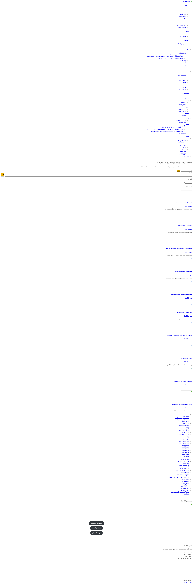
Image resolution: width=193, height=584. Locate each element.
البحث (190, 172)
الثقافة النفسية (185, 432)
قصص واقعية (185, 483)
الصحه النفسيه (185, 445)
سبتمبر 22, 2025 (188, 407)
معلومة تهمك (185, 488)
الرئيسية (187, 5)
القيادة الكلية (185, 452)
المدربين (187, 31)
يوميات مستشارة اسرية (183, 495)
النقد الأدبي (186, 457)
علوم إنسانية (183, 87)
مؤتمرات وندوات (185, 486)
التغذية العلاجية (185, 428)
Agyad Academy (188, 582)
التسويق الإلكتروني (184, 425)
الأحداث (187, 49)
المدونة (187, 66)
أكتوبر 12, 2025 (188, 229)
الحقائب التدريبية (182, 75)
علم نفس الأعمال (185, 472)
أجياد (187, 11)
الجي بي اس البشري (184, 434)
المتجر (187, 71)
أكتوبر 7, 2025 (188, 252)
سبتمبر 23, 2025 (188, 384)
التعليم (187, 427)
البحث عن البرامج (182, 27)
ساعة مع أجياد (183, 60)
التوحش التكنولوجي (184, 430)
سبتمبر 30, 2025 (188, 316)
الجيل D (187, 436)
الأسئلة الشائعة (182, 16)
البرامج (187, 22)
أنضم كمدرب (183, 36)
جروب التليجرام (96, 533)
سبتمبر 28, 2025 (188, 339)
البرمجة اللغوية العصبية (183, 419)
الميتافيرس (186, 456)
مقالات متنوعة (185, 490)
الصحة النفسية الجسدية (183, 441)
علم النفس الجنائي (184, 468)
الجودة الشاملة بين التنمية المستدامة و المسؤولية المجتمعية (169, 58)
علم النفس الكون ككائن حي (182, 470)
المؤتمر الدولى (182, 53)
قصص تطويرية (185, 479)
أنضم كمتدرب (183, 45)
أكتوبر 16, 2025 (188, 206)
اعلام (185, 78)
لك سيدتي (186, 485)
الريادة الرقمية (185, 439)
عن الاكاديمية (183, 14)
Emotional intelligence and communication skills (179, 335)
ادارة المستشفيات (182, 77)
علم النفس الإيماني (184, 465)
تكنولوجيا (184, 84)
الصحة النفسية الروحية (183, 443)
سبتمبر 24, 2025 (188, 361)
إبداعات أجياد (186, 416)
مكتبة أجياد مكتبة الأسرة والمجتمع (180, 492)
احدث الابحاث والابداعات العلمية (181, 418)
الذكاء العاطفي (185, 438)
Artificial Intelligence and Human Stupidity (181, 202)
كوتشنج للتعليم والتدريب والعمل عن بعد (174, 55)
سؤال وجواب (186, 463)
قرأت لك (187, 475)
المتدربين (186, 40)
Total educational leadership (184, 225)
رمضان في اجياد (185, 459)
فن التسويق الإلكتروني (183, 474)
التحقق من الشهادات (181, 44)
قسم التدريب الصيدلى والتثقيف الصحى (179, 477)
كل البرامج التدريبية (181, 25)
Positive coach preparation (184, 312)
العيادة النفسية (185, 448)
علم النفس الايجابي (184, 466)
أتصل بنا (184, 18)
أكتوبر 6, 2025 (188, 275)
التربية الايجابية (185, 423)
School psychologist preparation (183, 271)
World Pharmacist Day (186, 358)
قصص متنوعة (185, 481)
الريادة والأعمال (182, 80)
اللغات (184, 82)
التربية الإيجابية (185, 421)
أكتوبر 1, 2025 (188, 298)
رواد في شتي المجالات (183, 461)
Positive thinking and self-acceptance (181, 294)
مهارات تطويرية (182, 89)
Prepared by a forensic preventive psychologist (179, 248)
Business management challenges (183, 381)
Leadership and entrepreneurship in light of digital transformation (165, 56)
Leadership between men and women (182, 404)
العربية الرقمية (185, 447)
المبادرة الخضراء (185, 454)
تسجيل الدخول (185, 93)
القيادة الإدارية (185, 450)
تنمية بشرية (183, 86)
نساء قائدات (186, 494)
